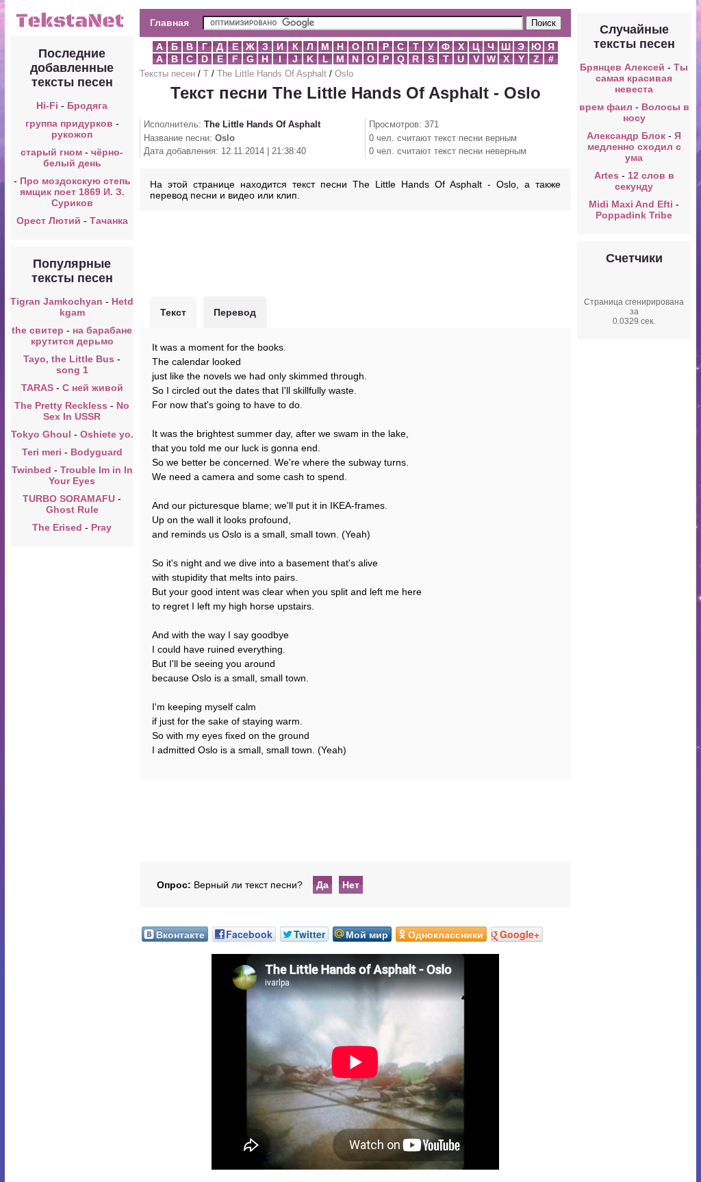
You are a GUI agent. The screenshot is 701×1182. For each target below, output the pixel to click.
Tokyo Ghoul (41, 434)
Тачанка (109, 220)
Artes (606, 175)
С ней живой (92, 387)
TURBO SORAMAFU (70, 498)
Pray (101, 527)
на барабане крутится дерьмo (82, 336)
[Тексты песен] (71, 26)
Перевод (235, 312)
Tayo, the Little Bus (68, 358)
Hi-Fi (47, 105)
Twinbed (31, 469)
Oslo (344, 73)
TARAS (37, 387)
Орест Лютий (48, 220)
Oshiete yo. (106, 434)
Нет (350, 884)
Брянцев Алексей (622, 67)
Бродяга (87, 105)
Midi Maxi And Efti (631, 204)
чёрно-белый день (83, 157)
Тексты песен (167, 73)
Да (322, 884)
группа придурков (69, 123)
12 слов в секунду (644, 181)
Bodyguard (97, 452)
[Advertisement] (355, 252)
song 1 (72, 369)
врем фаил (606, 106)
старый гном (51, 152)
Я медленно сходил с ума (634, 146)
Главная (169, 22)
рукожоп (71, 134)
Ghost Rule (72, 509)
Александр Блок (626, 135)
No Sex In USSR (86, 411)
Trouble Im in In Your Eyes (91, 475)
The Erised (57, 527)
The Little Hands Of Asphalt (272, 73)
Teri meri (42, 452)
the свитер (38, 330)
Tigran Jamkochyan (56, 301)
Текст (173, 312)
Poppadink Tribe (634, 215)
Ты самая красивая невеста (642, 78)
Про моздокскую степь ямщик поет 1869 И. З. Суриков (75, 191)
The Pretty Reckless (60, 405)
